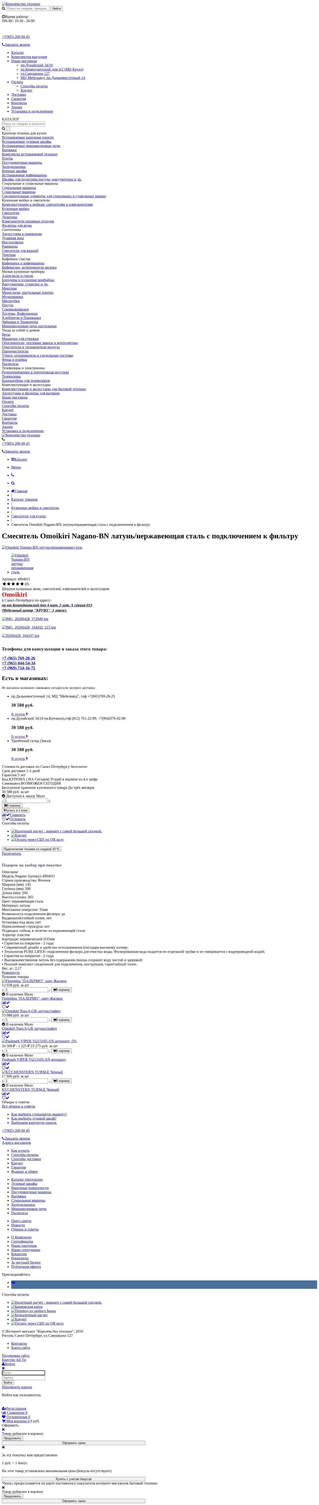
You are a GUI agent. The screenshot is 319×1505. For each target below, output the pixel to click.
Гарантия (18, 99)
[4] (17, 584)
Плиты (7, 158)
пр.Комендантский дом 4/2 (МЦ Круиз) (52, 69)
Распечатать (11, 853)
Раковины (10, 246)
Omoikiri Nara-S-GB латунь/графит (29, 1028)
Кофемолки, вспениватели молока (29, 267)
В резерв (18, 714)
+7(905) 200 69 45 (16, 37)
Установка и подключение (32, 111)
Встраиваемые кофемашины (24, 175)
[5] (22, 584)
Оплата (17, 82)
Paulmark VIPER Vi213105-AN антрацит (34, 1059)
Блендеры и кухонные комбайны (28, 280)
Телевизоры (11, 376)
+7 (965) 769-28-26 (18, 658)
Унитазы (9, 255)
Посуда (7, 305)
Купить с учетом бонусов (74, 1479)
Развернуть (11, 973)
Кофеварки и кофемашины (23, 263)
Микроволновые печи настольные (29, 326)
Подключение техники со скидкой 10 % (31, 849)
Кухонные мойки (15, 209)
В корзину (14, 805)
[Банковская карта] (27, 1307)
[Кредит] (19, 835)
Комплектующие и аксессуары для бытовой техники (44, 389)
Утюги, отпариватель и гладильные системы (37, 355)
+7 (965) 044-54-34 (18, 663)
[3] (13, 584)
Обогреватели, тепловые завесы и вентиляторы (40, 343)
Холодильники (14, 167)
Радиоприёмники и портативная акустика (35, 372)
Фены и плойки (14, 360)
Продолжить (12, 1438)
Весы (6, 334)
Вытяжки (9, 150)
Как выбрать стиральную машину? (39, 1114)
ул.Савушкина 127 (35, 73)
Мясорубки (11, 301)
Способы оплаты (34, 86)
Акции (16, 107)
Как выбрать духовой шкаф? (34, 1118)
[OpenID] (30, 1403)
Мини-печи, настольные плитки (27, 292)
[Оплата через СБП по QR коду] (37, 839)
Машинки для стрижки (20, 339)
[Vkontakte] (13, 1282)
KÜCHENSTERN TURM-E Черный (30, 1089)
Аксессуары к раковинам (22, 234)
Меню (16, 467)
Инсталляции (12, 242)
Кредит (26, 90)
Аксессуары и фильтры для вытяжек (31, 393)
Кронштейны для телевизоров (26, 381)
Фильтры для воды (17, 225)
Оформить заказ (73, 1443)
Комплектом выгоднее (29, 57)
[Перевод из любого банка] (33, 1311)
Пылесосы (10, 364)
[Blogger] (24, 1403)
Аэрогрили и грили (17, 276)
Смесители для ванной (20, 251)
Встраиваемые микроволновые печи (31, 146)
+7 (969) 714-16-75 (18, 668)
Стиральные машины (19, 188)
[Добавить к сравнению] (6, 1003)
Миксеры (9, 288)
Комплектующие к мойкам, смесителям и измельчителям (47, 204)
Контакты (19, 103)
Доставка (18, 94)
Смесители (10, 213)
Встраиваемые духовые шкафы (26, 142)
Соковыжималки (15, 309)
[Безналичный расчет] (29, 1315)
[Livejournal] (4, 1403)
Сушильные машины (18, 192)
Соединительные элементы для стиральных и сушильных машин (54, 196)
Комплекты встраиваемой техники (29, 154)
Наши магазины (24, 61)
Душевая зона (13, 238)
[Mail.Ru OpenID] (11, 1403)
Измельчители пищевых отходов (28, 221)
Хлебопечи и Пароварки (21, 318)
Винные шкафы (14, 171)
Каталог (17, 53)
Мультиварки (12, 297)
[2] (9, 584)
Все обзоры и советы (18, 1106)
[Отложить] (5, 1007)
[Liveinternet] (17, 1403)
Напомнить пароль (17, 1387)
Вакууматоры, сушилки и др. (25, 284)
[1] (4, 584)
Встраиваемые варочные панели (28, 137)
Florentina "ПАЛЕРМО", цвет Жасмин (32, 998)
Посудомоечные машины (22, 162)
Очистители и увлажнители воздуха (31, 347)
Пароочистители (15, 351)
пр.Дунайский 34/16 (37, 65)
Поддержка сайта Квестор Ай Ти (15, 1358)
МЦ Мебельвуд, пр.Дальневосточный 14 (53, 78)
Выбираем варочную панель (34, 1123)
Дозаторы (9, 217)
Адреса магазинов (16, 1143)
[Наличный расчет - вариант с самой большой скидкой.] (56, 831)
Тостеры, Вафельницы (20, 313)
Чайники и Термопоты (20, 322)
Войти (8, 1382)
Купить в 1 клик (16, 810)
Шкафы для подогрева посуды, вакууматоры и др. (42, 179)
